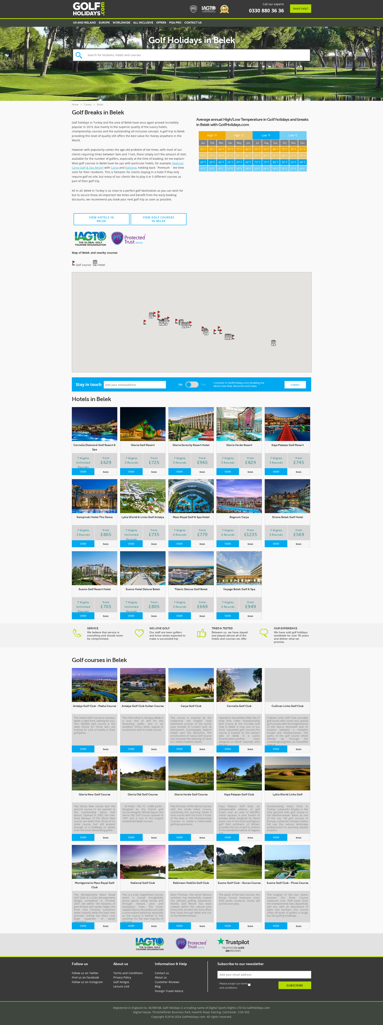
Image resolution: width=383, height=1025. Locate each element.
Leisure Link (121, 986)
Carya (114, 168)
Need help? (300, 8)
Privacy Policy (122, 977)
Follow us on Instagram (87, 982)
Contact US (193, 22)
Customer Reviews (167, 982)
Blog (158, 986)
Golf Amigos (121, 982)
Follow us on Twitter (85, 973)
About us (161, 977)
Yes (203, 384)
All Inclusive (143, 22)
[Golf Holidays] (89, 9)
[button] (159, 317)
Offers (161, 22)
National (131, 168)
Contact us (162, 973)
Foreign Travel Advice (169, 991)
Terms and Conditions (128, 973)
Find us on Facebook (85, 977)
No (181, 384)
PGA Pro (175, 22)
